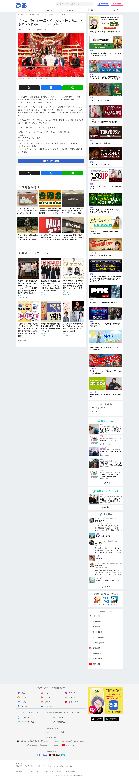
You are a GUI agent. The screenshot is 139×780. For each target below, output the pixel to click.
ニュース (26, 10)
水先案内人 (92, 10)
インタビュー (26, 706)
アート (24, 697)
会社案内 (19, 771)
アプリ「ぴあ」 (29, 766)
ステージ (72, 693)
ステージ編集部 (98, 637)
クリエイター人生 (113, 10)
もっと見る (105, 483)
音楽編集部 (97, 627)
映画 (23, 693)
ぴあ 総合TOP (22, 14)
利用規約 (60, 771)
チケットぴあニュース (97, 408)
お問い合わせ (70, 771)
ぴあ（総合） (97, 616)
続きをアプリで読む (51, 161)
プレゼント (49, 706)
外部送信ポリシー (48, 771)
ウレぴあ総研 (94, 411)
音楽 (46, 693)
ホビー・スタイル (75, 702)
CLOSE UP (48, 10)
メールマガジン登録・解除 (63, 766)
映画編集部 (97, 621)
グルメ (47, 702)
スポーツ (72, 697)
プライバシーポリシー (32, 771)
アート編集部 (97, 632)
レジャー (25, 702)
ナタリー (34, 30)
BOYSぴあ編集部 (99, 643)
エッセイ (70, 10)
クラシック (49, 697)
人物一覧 (19, 766)
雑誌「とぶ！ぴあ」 (44, 766)
